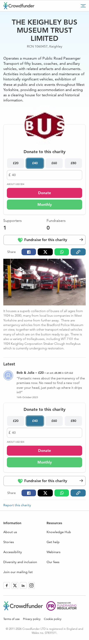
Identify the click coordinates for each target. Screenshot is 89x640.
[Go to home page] (18, 5)
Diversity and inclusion (20, 562)
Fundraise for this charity (45, 239)
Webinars (53, 552)
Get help (53, 542)
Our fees (53, 562)
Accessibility (12, 552)
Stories (8, 542)
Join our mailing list (18, 572)
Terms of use (11, 619)
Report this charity (17, 505)
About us (10, 532)
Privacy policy (32, 619)
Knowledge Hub (59, 532)
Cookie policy (52, 619)
